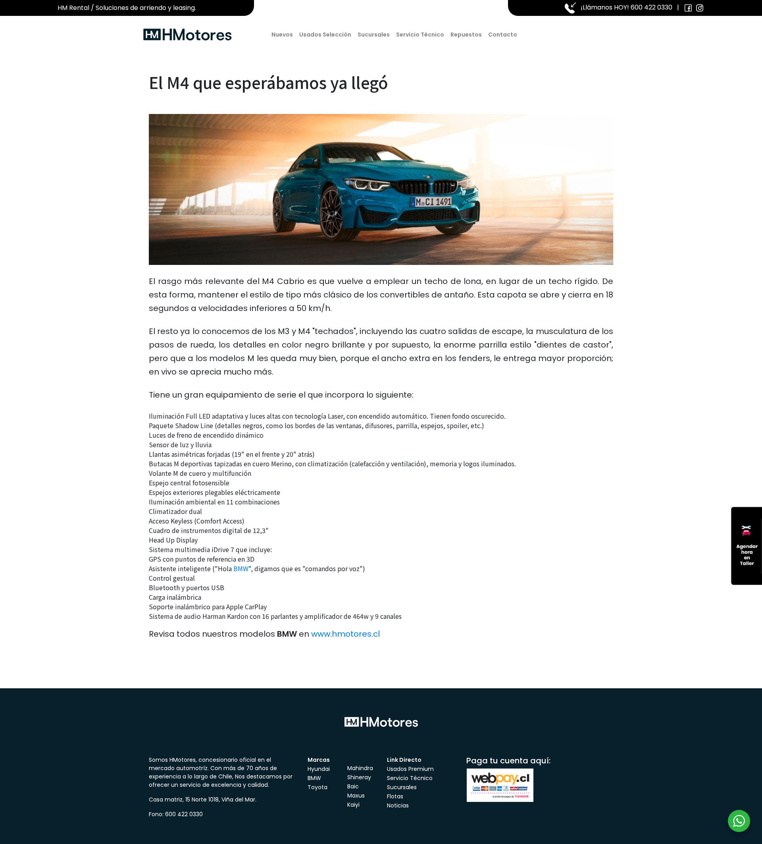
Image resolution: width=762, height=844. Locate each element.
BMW (240, 568)
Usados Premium (410, 769)
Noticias (398, 805)
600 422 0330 (651, 7)
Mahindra (360, 768)
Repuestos (466, 35)
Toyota (317, 787)
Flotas (395, 796)
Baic (353, 786)
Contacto (502, 35)
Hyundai (319, 769)
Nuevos (282, 35)
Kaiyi (353, 805)
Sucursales (374, 35)
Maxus (356, 796)
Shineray (359, 777)
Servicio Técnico (420, 35)
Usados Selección (325, 35)
